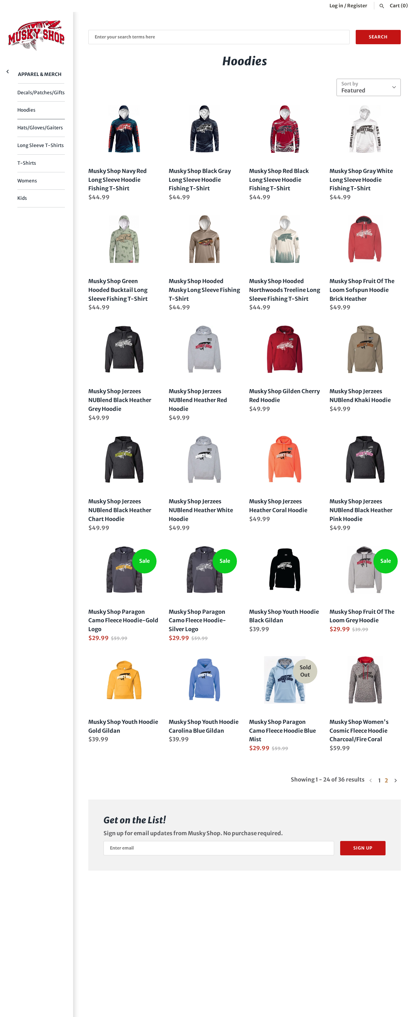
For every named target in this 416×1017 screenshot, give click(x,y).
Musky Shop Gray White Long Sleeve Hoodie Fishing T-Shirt (361, 179)
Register (357, 6)
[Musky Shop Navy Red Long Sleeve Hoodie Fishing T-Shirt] (124, 129)
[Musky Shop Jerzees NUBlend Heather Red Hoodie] (204, 349)
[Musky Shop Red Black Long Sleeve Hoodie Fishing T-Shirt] (284, 129)
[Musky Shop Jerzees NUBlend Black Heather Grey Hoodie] (124, 349)
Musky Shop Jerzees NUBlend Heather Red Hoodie (198, 400)
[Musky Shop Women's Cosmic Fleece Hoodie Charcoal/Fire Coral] (365, 680)
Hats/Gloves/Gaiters (40, 128)
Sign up (362, 848)
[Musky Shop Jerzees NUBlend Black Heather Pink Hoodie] (365, 459)
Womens (27, 181)
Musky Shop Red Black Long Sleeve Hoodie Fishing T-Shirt (279, 179)
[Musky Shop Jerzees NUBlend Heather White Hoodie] (204, 459)
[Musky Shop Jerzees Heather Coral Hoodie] (284, 459)
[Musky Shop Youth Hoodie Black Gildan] (284, 570)
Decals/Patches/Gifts (41, 92)
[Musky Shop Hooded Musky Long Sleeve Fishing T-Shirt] (204, 239)
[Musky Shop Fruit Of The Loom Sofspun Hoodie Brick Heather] (365, 239)
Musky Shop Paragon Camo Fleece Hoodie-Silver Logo (197, 620)
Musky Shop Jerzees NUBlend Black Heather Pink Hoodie (361, 510)
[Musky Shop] (36, 35)
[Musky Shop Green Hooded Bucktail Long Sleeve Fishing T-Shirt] (124, 239)
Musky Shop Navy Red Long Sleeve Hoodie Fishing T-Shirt (117, 179)
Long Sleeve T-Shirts (40, 145)
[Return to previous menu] (7, 71)
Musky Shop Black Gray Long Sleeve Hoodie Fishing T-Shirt (200, 179)
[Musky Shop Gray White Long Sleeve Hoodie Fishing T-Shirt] (365, 129)
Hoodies (26, 110)
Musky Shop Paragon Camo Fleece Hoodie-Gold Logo (123, 620)
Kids (22, 198)
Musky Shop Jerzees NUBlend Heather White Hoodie (201, 510)
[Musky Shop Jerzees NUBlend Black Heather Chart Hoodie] (124, 459)
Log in (336, 6)
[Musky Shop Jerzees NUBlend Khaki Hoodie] (365, 349)
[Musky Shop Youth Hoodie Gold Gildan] (124, 680)
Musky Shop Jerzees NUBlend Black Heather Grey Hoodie (119, 400)
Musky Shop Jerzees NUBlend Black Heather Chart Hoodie (119, 510)
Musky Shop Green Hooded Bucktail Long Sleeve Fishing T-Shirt (118, 290)
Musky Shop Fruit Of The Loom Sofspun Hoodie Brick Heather (362, 290)
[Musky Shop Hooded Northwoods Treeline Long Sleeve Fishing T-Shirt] (284, 239)
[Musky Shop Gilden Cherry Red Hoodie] (284, 349)
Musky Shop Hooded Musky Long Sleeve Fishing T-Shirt (204, 290)
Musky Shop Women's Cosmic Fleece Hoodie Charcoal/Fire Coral (359, 730)
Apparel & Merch (40, 74)
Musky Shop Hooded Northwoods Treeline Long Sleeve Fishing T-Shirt (284, 290)
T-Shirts (26, 163)
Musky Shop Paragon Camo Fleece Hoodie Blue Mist (282, 730)
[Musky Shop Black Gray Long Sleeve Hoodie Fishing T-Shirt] (204, 129)
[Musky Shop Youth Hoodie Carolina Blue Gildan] (204, 680)
